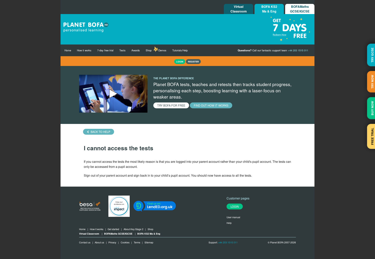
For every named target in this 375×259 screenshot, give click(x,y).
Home (67, 50)
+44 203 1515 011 (228, 242)
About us (99, 242)
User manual (233, 217)
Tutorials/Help (180, 50)
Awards (135, 50)
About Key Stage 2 (133, 229)
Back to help (100, 132)
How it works (84, 50)
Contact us (84, 242)
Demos (162, 50)
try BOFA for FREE (171, 105)
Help (229, 222)
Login (234, 206)
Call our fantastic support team (273, 50)
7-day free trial (105, 50)
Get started (113, 229)
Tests (122, 50)
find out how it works (211, 105)
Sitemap (149, 242)
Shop (149, 50)
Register (193, 61)
